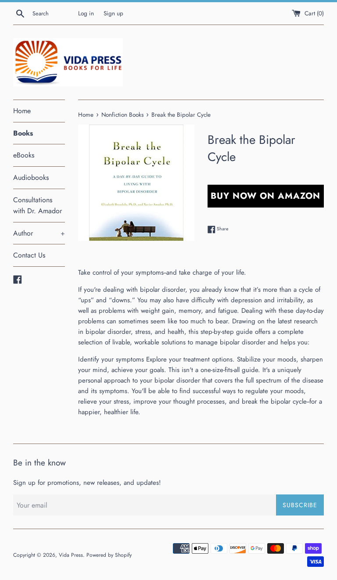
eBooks (23, 155)
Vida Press (71, 555)
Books (23, 133)
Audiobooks (31, 177)
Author (39, 233)
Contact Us (29, 255)
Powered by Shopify (109, 555)
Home (22, 111)
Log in (86, 13)
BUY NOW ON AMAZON (265, 196)
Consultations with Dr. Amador (37, 205)
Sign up (113, 13)
